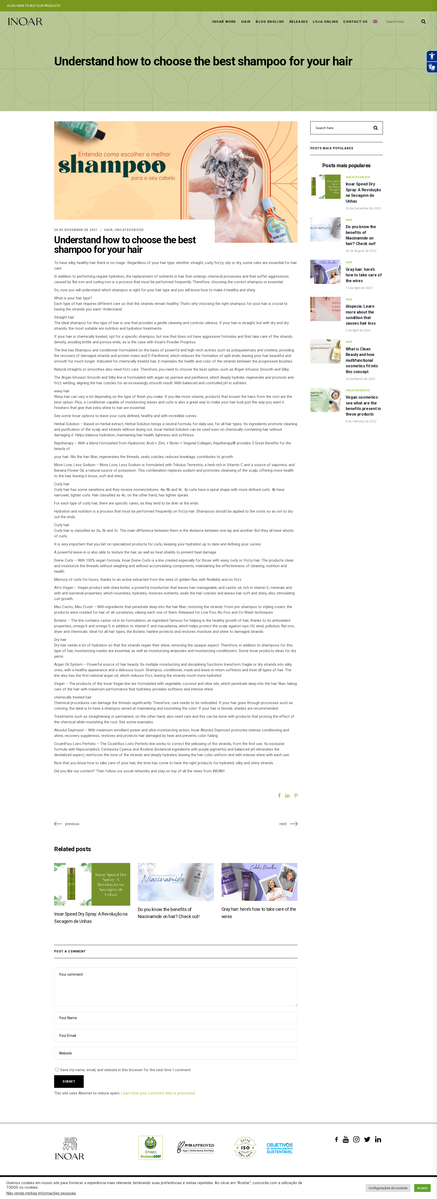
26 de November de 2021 (76, 230)
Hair (108, 230)
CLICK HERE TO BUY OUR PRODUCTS (33, 6)
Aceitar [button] (422, 1188)
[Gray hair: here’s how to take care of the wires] (260, 882)
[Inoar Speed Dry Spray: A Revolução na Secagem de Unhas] (92, 884)
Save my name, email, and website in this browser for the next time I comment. (125, 1070)
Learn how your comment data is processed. (158, 1093)
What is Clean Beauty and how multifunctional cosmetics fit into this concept (362, 360)
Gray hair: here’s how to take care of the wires (364, 275)
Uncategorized (129, 230)
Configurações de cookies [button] (388, 1188)
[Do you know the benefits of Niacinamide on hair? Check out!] (176, 882)
